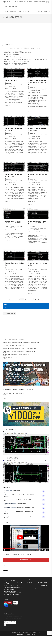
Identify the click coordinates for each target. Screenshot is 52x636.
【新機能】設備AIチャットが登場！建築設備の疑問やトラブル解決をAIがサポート (19, 351)
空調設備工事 (12, 86)
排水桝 (20, 587)
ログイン (8, 1)
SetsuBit (15, 88)
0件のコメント (8, 88)
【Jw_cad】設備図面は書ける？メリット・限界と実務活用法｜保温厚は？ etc (18, 389)
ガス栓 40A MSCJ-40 (21, 503)
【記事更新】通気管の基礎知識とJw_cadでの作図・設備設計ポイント (16, 354)
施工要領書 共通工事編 (9, 589)
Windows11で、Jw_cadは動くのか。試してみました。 (18, 554)
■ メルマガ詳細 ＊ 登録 (32, 589)
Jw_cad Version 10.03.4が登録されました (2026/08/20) (13, 339)
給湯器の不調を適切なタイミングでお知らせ (11, 357)
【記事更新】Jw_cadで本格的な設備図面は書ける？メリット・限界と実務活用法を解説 (20, 348)
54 (38, 299)
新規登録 (4, 1)
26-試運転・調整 (9, 85)
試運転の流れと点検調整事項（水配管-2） (13, 129)
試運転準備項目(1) (11, 80)
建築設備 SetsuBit (10, 6)
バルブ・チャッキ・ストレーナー (11, 585)
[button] (14, 608)
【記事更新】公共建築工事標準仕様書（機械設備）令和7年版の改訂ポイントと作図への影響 (21, 342)
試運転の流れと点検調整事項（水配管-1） (37, 129)
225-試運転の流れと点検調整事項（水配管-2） (25, 511)
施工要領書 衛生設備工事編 (10, 593)
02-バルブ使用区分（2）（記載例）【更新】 (23, 499)
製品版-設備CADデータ (9, 594)
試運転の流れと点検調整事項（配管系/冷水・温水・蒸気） (37, 82)
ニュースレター (29, 1)
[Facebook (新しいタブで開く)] (47, 2)
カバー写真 (19, 582)
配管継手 (17, 594)
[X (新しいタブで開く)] (45, 2)
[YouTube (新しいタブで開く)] (48, 2)
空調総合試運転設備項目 (13, 222)
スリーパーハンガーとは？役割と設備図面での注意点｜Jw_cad (15, 397)
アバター (15, 582)
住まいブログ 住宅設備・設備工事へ (11, 605)
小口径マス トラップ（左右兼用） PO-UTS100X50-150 (22, 494)
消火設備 (19, 593)
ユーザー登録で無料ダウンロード (11, 587)
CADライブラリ (7, 580)
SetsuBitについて (22, 1)
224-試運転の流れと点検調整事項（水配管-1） (25, 507)
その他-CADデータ (8, 582)
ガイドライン (13, 1)
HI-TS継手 (13, 580)
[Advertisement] (26, 33)
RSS (17, 1)
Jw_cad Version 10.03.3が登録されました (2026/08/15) (13, 345)
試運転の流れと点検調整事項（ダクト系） (13, 175)
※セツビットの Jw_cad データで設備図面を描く (37, 585)
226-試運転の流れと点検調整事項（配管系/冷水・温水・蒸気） (29, 516)
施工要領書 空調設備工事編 (10, 591)
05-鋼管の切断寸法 (16, 490)
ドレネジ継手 (7, 583)
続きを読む (7, 105)
